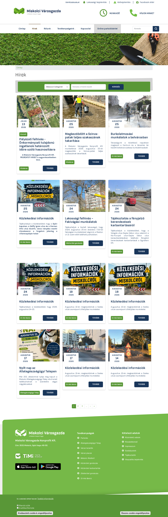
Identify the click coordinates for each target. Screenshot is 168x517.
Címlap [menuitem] (22, 29)
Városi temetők (87, 448)
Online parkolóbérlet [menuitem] (107, 29)
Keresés (116, 87)
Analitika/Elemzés (26, 508)
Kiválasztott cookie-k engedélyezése (35, 513)
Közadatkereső (131, 442)
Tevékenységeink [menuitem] (64, 30)
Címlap (20, 68)
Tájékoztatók (130, 455)
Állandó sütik (24, 506)
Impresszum (130, 446)
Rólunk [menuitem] (46, 30)
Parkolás (84, 438)
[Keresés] (156, 29)
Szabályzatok (130, 450)
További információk (45, 499)
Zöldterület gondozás (89, 473)
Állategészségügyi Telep (91, 443)
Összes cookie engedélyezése (135, 513)
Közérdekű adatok (132, 437)
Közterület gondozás (89, 463)
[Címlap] (37, 11)
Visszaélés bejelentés (134, 459)
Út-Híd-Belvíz (86, 478)
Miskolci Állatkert (88, 458)
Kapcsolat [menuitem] (86, 29)
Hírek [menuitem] (34, 29)
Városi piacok (86, 453)
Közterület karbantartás (90, 468)
